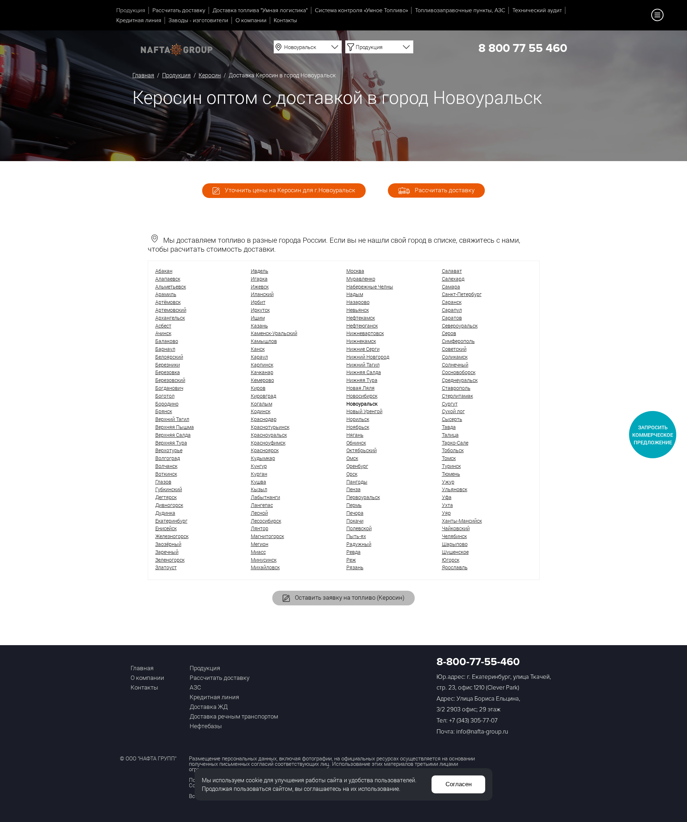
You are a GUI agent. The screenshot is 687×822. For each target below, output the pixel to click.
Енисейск (166, 528)
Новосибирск (361, 395)
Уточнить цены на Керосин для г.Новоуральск (289, 190)
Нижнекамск (361, 341)
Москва (355, 270)
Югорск (450, 559)
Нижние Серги (363, 348)
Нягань (355, 434)
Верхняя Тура (171, 442)
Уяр (446, 512)
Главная (143, 75)
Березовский (170, 380)
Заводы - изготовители (198, 20)
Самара (451, 286)
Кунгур (259, 466)
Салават (452, 270)
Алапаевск (167, 278)
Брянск (163, 411)
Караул (259, 356)
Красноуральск (269, 434)
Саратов (452, 317)
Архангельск (170, 317)
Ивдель (259, 270)
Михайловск (265, 567)
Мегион (259, 544)
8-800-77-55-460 (478, 661)
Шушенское (455, 551)
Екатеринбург (171, 520)
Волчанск (166, 466)
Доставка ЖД (209, 706)
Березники (167, 364)
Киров (258, 388)
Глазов (163, 481)
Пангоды (356, 481)
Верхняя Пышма (174, 427)
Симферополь (458, 341)
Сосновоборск (459, 372)
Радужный (358, 544)
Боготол (165, 395)
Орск (351, 473)
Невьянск (357, 309)
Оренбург (357, 466)
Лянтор (259, 528)
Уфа (447, 497)
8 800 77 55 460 (522, 48)
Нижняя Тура (361, 380)
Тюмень (451, 473)
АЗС (195, 687)
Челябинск (454, 536)
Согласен (458, 784)
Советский (454, 348)
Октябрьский (361, 450)
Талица (450, 434)
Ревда (353, 551)
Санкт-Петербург (462, 294)
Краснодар (264, 419)
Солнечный (455, 364)
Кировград (263, 395)
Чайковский (456, 528)
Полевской (359, 528)
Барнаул (165, 348)
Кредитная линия (138, 20)
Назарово (358, 302)
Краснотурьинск (270, 427)
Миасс (258, 551)
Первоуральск (363, 497)
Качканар (262, 372)
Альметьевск (170, 286)
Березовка (167, 372)
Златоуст (166, 567)
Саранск (452, 302)
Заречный (167, 551)
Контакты (285, 20)
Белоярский (169, 356)
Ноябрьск (357, 427)
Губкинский (168, 489)
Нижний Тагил (363, 364)
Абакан (163, 270)
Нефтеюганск (362, 325)
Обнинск (356, 442)
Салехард (453, 278)
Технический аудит (537, 10)
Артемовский (170, 309)
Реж (351, 559)
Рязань (355, 567)
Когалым (261, 403)
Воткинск (166, 473)
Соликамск (455, 356)
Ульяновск (454, 489)
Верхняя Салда (173, 434)
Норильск (357, 419)
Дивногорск (169, 505)
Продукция (130, 10)
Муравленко (360, 278)
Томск (449, 458)
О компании (251, 20)
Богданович (169, 388)
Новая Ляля (360, 388)
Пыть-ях (356, 536)
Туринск (451, 466)
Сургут (450, 403)
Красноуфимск (268, 442)
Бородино (167, 403)
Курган (259, 473)
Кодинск (261, 411)
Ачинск (163, 333)
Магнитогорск (267, 536)
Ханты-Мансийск (462, 520)
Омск (352, 458)
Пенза (353, 489)
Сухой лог (453, 411)
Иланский (262, 294)
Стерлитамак (457, 395)
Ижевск (260, 286)
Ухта (447, 505)
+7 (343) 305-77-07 (473, 720)
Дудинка (165, 512)
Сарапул (452, 309)
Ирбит (258, 302)
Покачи (355, 520)
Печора (355, 512)
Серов (449, 333)
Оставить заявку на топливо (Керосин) (348, 597)
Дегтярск (166, 497)
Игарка (259, 278)
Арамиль (165, 294)
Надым (354, 294)
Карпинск (262, 364)
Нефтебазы (206, 726)
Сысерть (452, 419)
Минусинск (264, 559)
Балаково (166, 341)
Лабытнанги (265, 497)
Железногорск (172, 536)
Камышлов (264, 341)
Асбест (163, 325)
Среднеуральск (460, 380)
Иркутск (260, 309)
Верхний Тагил (172, 419)
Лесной (259, 512)
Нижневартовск (365, 333)
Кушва (258, 481)
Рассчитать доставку (178, 10)
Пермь (354, 505)
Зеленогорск (170, 559)
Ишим (258, 317)
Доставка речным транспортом (234, 716)
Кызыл (259, 489)
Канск (258, 348)
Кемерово (262, 380)
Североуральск (460, 325)
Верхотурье (168, 450)
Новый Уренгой (364, 411)
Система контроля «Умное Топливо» (361, 10)
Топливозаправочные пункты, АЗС (460, 10)
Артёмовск (168, 302)
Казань (259, 325)
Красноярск (265, 450)
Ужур (448, 481)
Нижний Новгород (367, 356)
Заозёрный (168, 544)
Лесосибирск (266, 520)
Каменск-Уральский (274, 333)
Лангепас (262, 505)
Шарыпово (455, 544)
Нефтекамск (360, 317)
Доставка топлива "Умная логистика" (260, 10)
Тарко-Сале (455, 442)
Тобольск (453, 450)
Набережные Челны (369, 286)
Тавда (449, 427)
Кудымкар (263, 458)
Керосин (210, 75)
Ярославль (455, 567)
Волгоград (167, 458)
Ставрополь (456, 388)
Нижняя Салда (363, 372)
